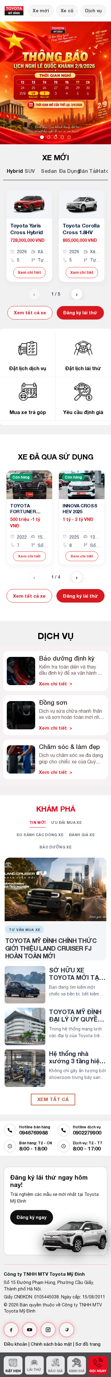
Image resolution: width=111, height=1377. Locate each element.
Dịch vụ (93, 10)
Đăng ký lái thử (80, 312)
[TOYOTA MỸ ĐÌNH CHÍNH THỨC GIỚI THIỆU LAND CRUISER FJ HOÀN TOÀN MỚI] (55, 889)
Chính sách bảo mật (51, 1344)
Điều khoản (15, 1344)
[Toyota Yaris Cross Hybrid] (29, 204)
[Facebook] (11, 1329)
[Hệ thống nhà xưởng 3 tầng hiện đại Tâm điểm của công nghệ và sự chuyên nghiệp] (25, 1068)
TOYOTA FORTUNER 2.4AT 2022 (23, 511)
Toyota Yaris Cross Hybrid (26, 228)
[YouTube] (29, 1329)
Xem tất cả (53, 1099)
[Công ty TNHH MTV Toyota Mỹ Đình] (14, 11)
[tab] (9, 171)
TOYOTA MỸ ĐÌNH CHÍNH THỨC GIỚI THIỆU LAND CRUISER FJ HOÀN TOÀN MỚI (51, 948)
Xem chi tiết (29, 272)
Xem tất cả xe (30, 312)
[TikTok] (66, 1329)
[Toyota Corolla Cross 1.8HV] (82, 204)
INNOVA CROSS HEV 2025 (80, 508)
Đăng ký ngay (32, 1217)
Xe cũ (67, 10)
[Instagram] (48, 1329)
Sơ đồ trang (88, 1344)
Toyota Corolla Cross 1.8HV (81, 228)
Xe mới (41, 10)
